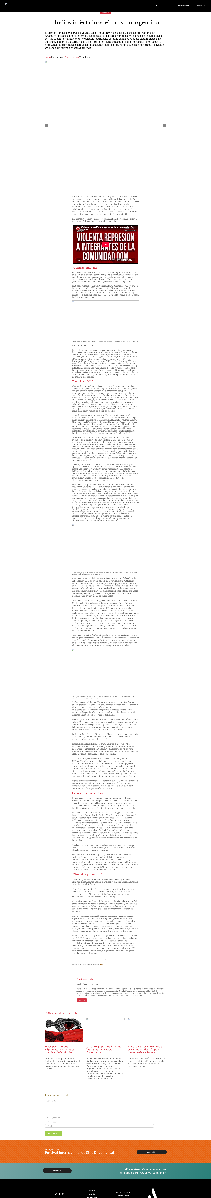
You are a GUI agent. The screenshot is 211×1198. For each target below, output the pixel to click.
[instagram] (63, 1194)
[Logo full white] (15, 3)
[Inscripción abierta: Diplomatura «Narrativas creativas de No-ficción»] (64, 1030)
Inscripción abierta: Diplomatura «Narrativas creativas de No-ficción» (60, 1049)
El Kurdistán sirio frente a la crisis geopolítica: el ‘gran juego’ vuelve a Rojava (145, 1049)
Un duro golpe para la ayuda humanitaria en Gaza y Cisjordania (103, 1049)
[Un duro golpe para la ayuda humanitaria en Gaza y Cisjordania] (105, 1030)
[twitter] (56, 1194)
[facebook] (59, 1194)
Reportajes (92, 1191)
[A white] (152, 1189)
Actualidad (92, 1194)
